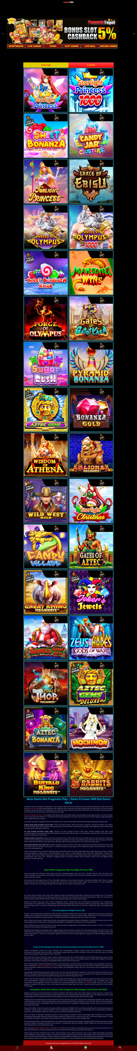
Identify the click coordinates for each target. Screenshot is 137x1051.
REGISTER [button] (51, 1050)
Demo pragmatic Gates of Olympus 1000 (47, 1028)
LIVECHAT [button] (120, 1050)
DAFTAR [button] (46, 65)
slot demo (87, 982)
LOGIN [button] (91, 65)
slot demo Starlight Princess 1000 (46, 965)
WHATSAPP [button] (85, 1050)
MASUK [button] (17, 1050)
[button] (3, 33)
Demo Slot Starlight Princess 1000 (34, 815)
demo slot (33, 808)
